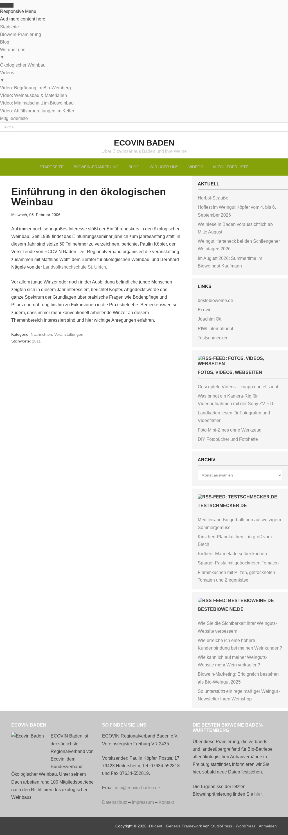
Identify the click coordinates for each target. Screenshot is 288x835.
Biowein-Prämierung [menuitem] (20, 34)
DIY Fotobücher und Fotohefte (228, 439)
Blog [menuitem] (4, 42)
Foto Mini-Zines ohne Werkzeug (230, 430)
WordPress (245, 826)
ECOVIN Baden (144, 143)
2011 (36, 341)
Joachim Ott (209, 319)
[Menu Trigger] (7, 5)
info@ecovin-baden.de (137, 787)
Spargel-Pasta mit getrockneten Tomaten (238, 563)
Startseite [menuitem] (9, 26)
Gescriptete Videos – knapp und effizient (238, 386)
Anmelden (268, 826)
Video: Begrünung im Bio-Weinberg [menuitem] (35, 87)
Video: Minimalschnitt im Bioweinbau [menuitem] (37, 103)
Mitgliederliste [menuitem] (14, 118)
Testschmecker (213, 337)
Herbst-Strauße (213, 198)
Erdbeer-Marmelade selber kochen (232, 553)
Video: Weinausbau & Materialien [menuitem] (33, 95)
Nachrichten (41, 334)
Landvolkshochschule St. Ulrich (74, 267)
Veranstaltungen (68, 334)
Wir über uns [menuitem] (12, 53)
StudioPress (221, 826)
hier (258, 794)
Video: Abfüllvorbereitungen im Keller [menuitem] (37, 110)
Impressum (143, 802)
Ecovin (205, 309)
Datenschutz (114, 802)
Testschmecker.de (222, 505)
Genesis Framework (184, 826)
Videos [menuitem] (7, 76)
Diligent (155, 826)
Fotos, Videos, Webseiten (230, 372)
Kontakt (166, 802)
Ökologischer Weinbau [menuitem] (23, 65)
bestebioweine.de (215, 300)
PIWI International (215, 328)
